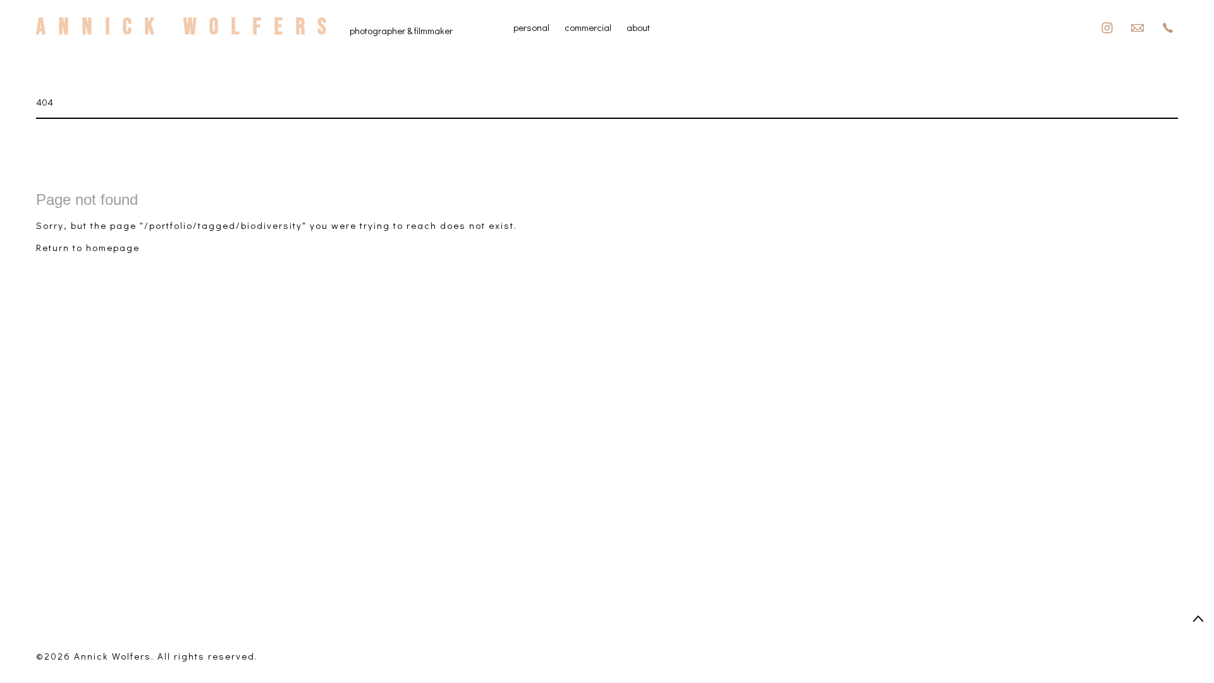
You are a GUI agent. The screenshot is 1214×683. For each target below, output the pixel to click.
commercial (588, 28)
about (638, 28)
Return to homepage (88, 247)
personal (531, 28)
